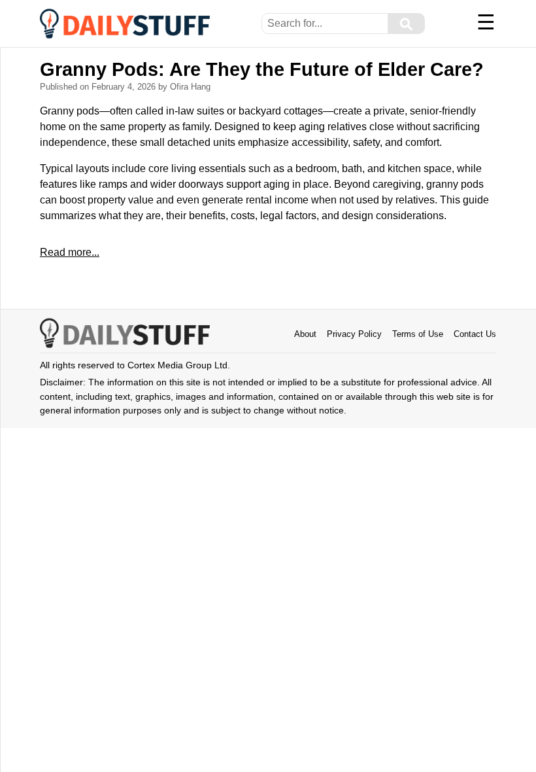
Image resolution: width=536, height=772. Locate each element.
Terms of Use (417, 334)
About (305, 334)
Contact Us (475, 334)
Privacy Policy (354, 334)
